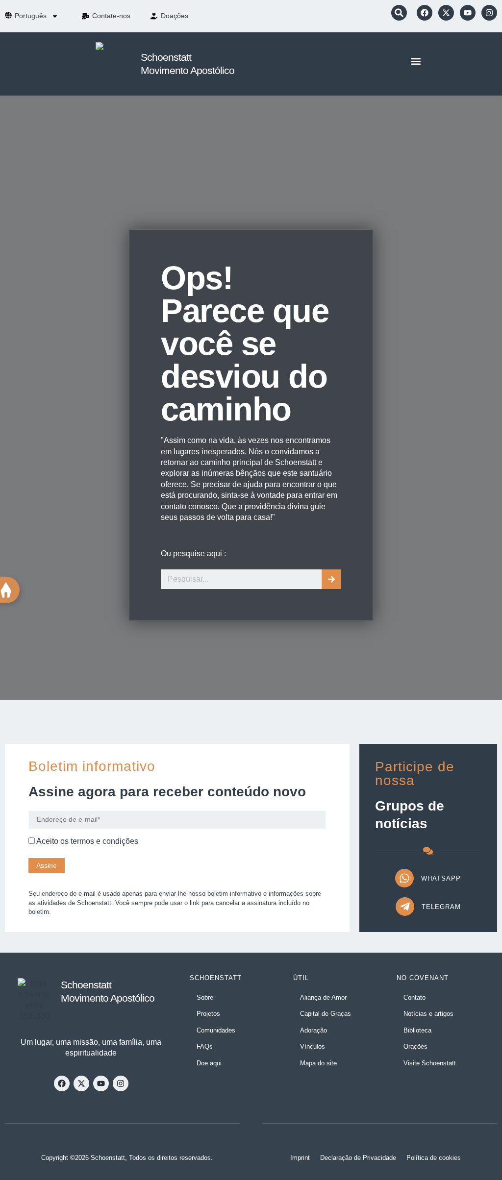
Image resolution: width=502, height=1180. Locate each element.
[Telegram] (405, 906)
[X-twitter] (446, 13)
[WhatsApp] (404, 878)
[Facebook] (424, 13)
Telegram (441, 906)
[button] (399, 13)
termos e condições (104, 841)
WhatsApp (441, 878)
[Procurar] (331, 579)
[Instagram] (489, 13)
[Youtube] (468, 13)
